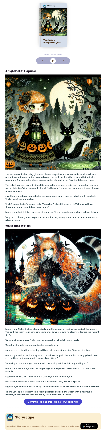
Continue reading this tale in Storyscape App (53, 401)
